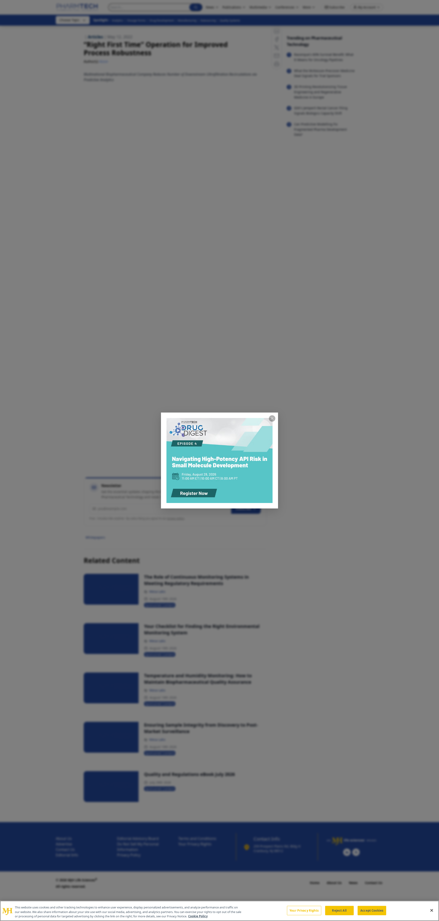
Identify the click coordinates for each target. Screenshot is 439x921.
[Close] (432, 910)
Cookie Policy (198, 916)
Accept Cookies (371, 910)
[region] (219, 911)
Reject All (339, 910)
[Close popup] (272, 418)
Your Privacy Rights (304, 910)
